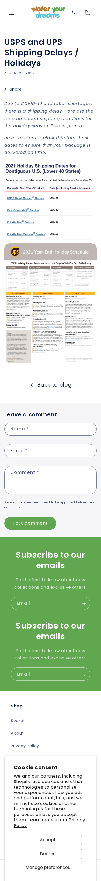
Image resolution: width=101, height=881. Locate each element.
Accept (48, 840)
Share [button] (16, 89)
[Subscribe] (84, 603)
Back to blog (54, 384)
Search (18, 720)
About (17, 733)
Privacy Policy (25, 746)
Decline (48, 854)
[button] (11, 12)
